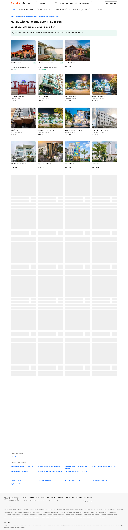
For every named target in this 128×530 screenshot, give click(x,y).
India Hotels (24, 525)
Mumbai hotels (111, 509)
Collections (60, 497)
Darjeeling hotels (101, 509)
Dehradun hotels (69, 514)
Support (43, 497)
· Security (40, 500)
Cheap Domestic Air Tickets (68, 525)
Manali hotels (101, 517)
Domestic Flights (80, 525)
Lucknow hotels (87, 514)
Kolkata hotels (42, 514)
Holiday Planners (88, 497)
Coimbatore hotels (112, 514)
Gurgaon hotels (103, 512)
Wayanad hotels (62, 517)
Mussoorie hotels (91, 509)
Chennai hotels (68, 512)
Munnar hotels (7, 517)
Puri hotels (49, 509)
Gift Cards (79, 497)
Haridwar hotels (112, 512)
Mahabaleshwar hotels (57, 512)
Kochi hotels (45, 517)
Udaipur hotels (119, 509)
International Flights (118, 525)
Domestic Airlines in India (92, 525)
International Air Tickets (106, 525)
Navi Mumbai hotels (92, 517)
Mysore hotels (18, 512)
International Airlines (9, 527)
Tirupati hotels (7, 514)
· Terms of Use (45, 500)
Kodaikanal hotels (16, 514)
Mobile (53, 497)
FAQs (37, 497)
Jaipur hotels (32, 509)
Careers (32, 497)
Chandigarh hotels (8, 512)
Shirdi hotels (61, 514)
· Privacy (36, 500)
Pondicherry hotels (37, 512)
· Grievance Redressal (53, 500)
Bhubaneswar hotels (17, 517)
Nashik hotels (53, 517)
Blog (48, 497)
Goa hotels (25, 509)
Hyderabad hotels (77, 512)
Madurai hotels (37, 517)
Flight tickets (16, 525)
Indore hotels (95, 514)
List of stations (56, 525)
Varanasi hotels (74, 509)
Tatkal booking (47, 525)
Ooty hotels (66, 509)
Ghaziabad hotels (28, 517)
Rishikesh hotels (41, 509)
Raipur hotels (70, 517)
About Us (25, 497)
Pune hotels (25, 514)
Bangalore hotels (27, 512)
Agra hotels (86, 512)
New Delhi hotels (57, 509)
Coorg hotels (78, 514)
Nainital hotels (82, 509)
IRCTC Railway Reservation (35, 525)
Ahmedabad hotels (52, 514)
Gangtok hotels (33, 514)
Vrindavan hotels (17, 509)
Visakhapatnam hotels (80, 517)
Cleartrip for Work (69, 497)
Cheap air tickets (8, 525)
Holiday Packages (20, 527)
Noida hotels (103, 514)
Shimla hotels (46, 512)
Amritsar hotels (94, 512)
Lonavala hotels (8, 509)
